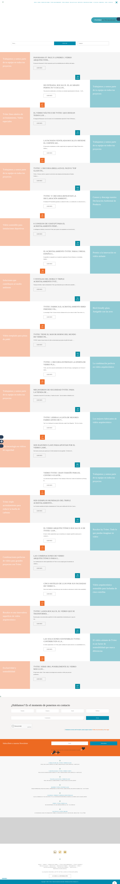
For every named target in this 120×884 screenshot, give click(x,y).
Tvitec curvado (65, 2)
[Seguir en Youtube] (65, 853)
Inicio (35, 2)
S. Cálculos (95, 2)
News (106, 2)
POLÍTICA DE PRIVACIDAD (50, 867)
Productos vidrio (45, 2)
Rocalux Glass (73, 2)
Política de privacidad (97, 729)
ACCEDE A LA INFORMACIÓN (60, 876)
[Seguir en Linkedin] (55, 853)
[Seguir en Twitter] (60, 853)
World (39, 2)
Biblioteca (101, 2)
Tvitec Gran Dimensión (55, 2)
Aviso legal (106, 729)
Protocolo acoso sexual (60, 868)
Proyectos (80, 2)
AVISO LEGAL (73, 867)
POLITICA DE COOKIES (63, 867)
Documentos (72, 865)
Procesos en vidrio (87, 2)
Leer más (39, 67)
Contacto (110, 2)
